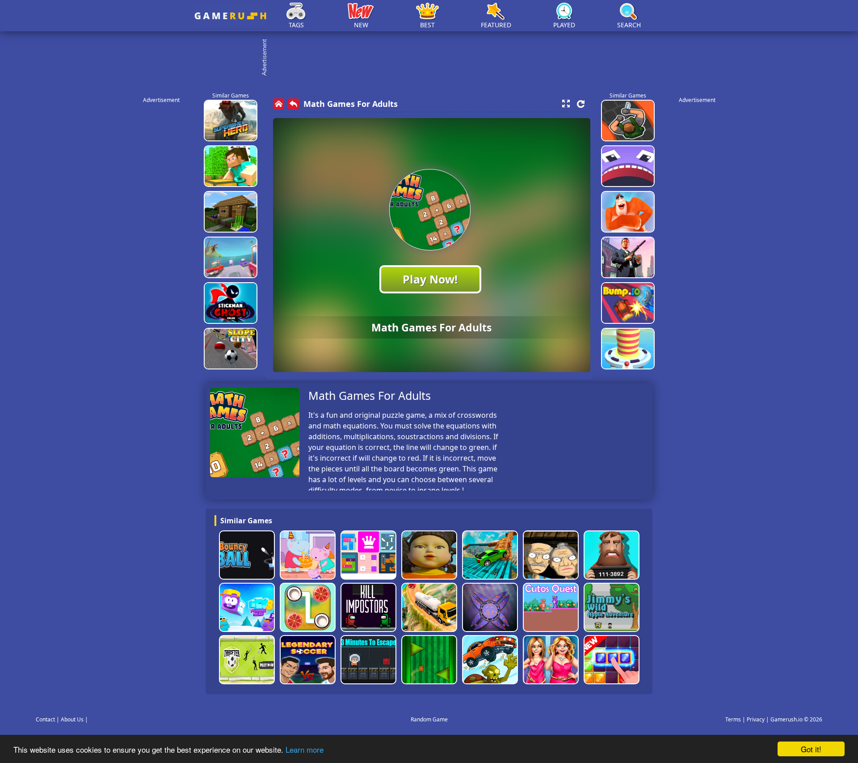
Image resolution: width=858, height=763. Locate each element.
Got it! (811, 749)
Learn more (305, 749)
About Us (72, 719)
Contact (45, 719)
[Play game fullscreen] (566, 104)
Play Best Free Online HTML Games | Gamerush (230, 16)
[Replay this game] (581, 104)
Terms (733, 719)
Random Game (429, 719)
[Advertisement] (433, 58)
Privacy (756, 719)
